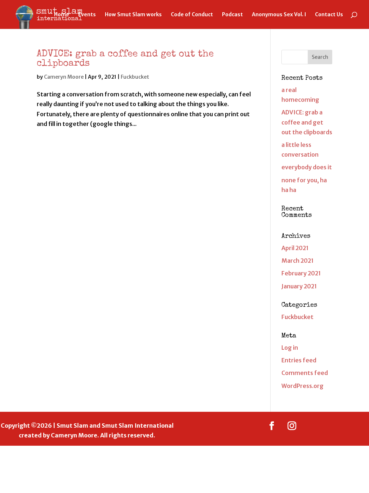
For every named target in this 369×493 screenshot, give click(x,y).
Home (61, 15)
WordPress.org (302, 385)
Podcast (232, 15)
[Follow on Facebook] (271, 426)
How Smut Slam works (133, 15)
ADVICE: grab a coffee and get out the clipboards (306, 122)
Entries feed (298, 360)
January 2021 (299, 286)
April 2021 (294, 248)
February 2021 (301, 273)
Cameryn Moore (64, 77)
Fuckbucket (135, 77)
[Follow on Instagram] (292, 426)
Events (87, 15)
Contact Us (329, 15)
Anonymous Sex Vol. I (279, 15)
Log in (289, 347)
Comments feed (304, 372)
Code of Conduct (192, 15)
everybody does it (306, 167)
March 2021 (297, 260)
